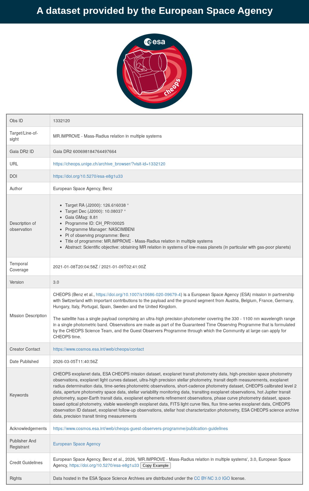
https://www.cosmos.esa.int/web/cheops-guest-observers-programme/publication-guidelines (140, 428)
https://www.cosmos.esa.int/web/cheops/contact (98, 349)
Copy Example (155, 465)
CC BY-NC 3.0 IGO (212, 478)
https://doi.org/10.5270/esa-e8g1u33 (88, 176)
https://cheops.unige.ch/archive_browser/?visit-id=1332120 (109, 164)
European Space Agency (76, 444)
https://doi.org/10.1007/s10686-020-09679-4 (138, 294)
